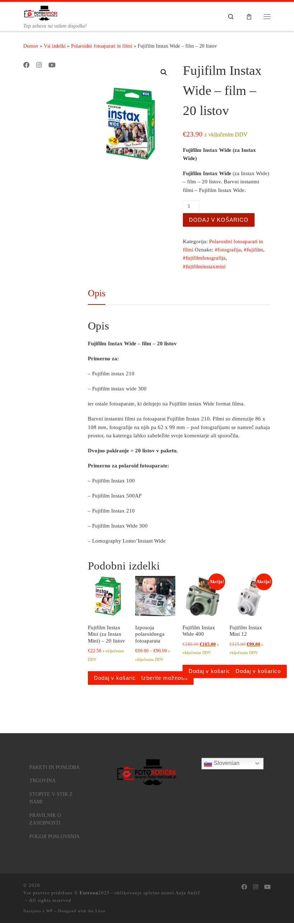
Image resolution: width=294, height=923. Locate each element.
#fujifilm (253, 250)
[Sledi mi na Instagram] (39, 66)
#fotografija (228, 250)
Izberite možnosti (164, 678)
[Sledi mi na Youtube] (52, 66)
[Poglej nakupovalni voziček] (249, 16)
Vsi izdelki (55, 46)
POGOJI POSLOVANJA (54, 836)
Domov (30, 46)
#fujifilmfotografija (204, 258)
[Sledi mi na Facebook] (26, 66)
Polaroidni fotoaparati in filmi (101, 46)
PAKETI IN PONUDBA (54, 767)
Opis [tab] (96, 293)
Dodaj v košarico (218, 220)
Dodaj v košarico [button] (116, 678)
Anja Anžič (187, 892)
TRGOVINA (42, 780)
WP (49, 911)
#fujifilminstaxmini (204, 266)
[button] (163, 72)
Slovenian (226, 763)
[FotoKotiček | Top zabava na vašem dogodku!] (41, 12)
